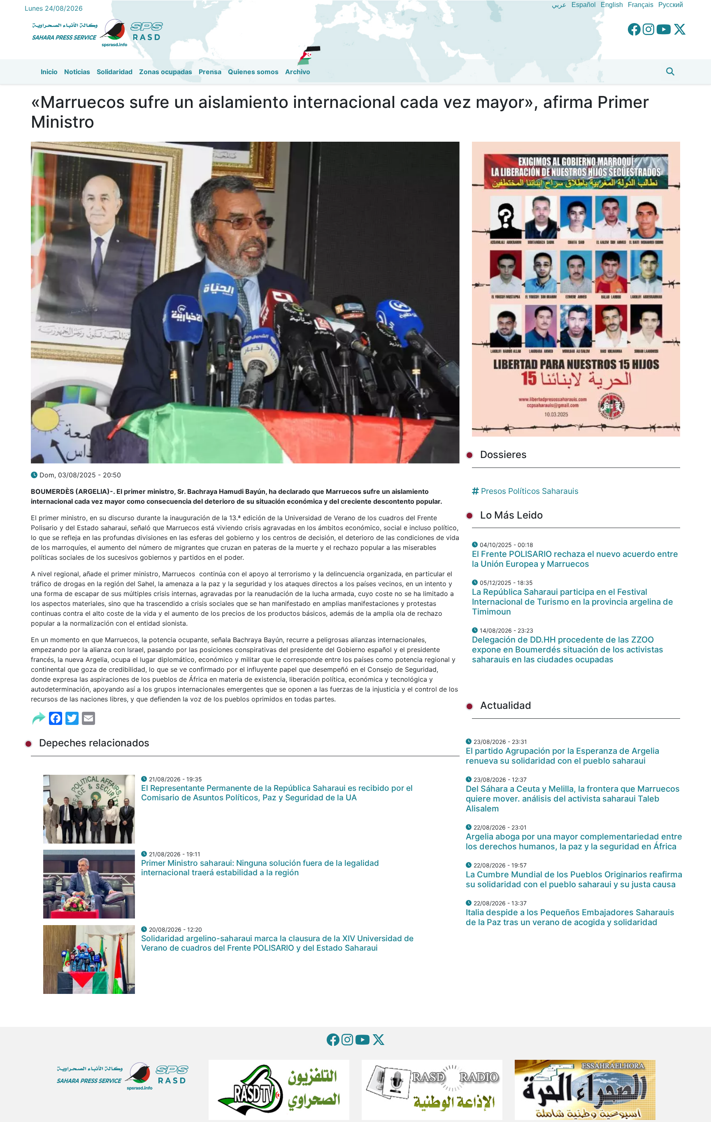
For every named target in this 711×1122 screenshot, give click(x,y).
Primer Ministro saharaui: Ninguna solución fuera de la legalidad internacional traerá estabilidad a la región (260, 867)
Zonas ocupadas (165, 72)
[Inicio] (101, 32)
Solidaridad (114, 72)
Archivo (297, 72)
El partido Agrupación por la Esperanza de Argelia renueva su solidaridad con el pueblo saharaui (562, 756)
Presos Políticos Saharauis (530, 491)
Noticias (77, 72)
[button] (670, 72)
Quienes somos (253, 72)
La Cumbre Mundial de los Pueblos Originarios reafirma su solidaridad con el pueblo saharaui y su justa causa (574, 879)
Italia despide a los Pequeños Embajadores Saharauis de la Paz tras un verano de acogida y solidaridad (570, 917)
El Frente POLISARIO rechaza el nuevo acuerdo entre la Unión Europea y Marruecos (575, 559)
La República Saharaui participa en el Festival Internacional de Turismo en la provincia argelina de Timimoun (572, 602)
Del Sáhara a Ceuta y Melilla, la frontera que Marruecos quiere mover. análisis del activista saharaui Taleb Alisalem (573, 798)
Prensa (210, 72)
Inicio (49, 72)
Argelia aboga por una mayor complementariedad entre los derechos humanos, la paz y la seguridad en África (574, 841)
